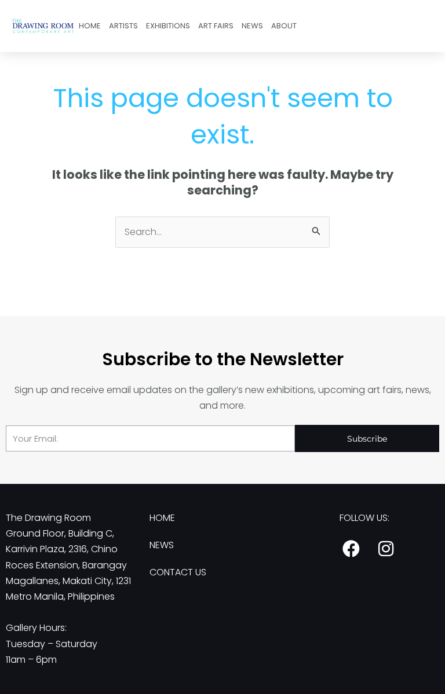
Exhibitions (168, 25)
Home (90, 25)
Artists (123, 25)
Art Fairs (216, 25)
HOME (162, 517)
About (284, 25)
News (252, 25)
